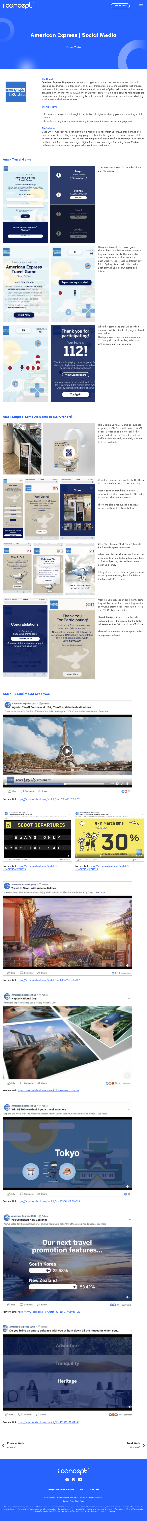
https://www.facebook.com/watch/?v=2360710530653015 (49, 1312)
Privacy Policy (69, 1501)
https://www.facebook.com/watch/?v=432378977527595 (48, 1422)
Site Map (80, 1501)
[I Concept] (18, 5)
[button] (141, 6)
